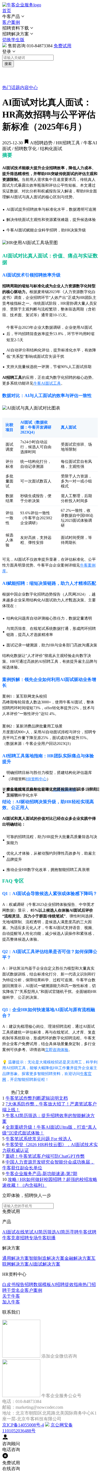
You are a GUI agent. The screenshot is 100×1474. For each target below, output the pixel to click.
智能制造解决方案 (46, 1258)
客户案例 (11, 22)
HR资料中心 (36, 779)
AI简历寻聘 (67, 1232)
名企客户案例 (29, 1290)
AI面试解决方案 (44, 1264)
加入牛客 (11, 1302)
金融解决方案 (77, 1258)
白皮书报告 (13, 1284)
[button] (50, 17)
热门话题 (11, 87)
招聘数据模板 (37, 1284)
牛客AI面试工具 (47, 383)
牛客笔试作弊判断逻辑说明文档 (37, 1098)
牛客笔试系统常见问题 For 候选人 (39, 1138)
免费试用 (62, 45)
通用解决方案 (15, 1258)
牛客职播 (47, 1237)
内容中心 (29, 87)
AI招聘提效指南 (66, 1284)
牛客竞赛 (11, 1237)
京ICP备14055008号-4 (23, 1425)
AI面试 (9, 1232)
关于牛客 (11, 1296)
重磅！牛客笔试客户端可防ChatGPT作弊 (45, 1156)
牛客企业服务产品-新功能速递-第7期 (41, 1173)
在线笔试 (25, 1232)
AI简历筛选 (45, 1232)
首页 (6, 10)
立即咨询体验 (56, 1050)
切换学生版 (13, 39)
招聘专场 (29, 1237)
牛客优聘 (87, 1232)
